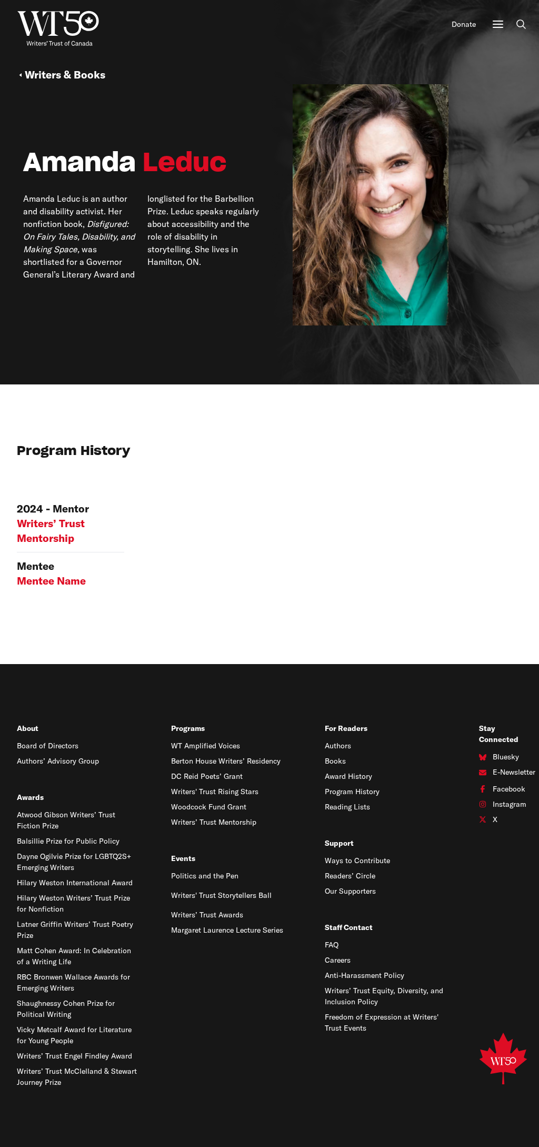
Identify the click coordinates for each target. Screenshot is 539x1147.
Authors (338, 745)
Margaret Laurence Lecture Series (227, 930)
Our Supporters (350, 891)
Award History (348, 776)
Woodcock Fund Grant (208, 807)
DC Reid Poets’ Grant (207, 776)
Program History (352, 791)
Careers (338, 960)
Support (339, 843)
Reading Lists (347, 807)
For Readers (346, 728)
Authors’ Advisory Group (58, 761)
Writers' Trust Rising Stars (214, 791)
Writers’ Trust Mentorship (213, 822)
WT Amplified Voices (205, 745)
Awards (30, 797)
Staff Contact (349, 927)
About (27, 728)
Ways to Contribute (357, 860)
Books (335, 761)
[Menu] (497, 24)
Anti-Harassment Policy (364, 975)
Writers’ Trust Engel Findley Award (74, 1056)
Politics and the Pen (204, 876)
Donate (464, 24)
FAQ (331, 945)
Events (183, 858)
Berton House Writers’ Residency (226, 761)
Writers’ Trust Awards (207, 914)
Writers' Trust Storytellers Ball (221, 895)
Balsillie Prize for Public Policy (68, 841)
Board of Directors (47, 745)
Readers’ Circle (350, 876)
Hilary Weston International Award (75, 882)
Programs (188, 728)
